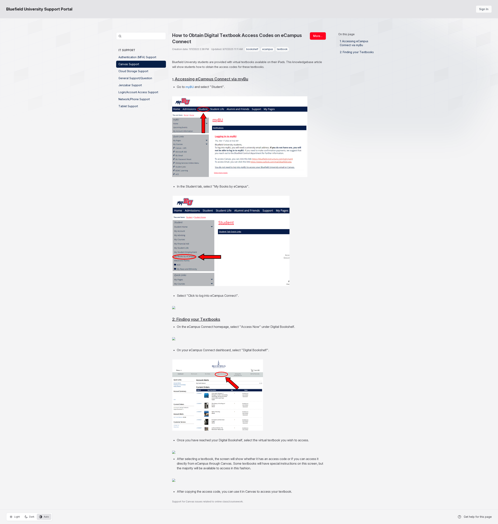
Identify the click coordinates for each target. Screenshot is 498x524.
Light (17, 516)
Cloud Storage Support (133, 71)
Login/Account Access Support (138, 92)
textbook (282, 49)
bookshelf (252, 49)
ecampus (267, 49)
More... (318, 36)
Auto (46, 516)
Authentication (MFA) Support (137, 57)
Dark (31, 516)
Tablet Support (128, 106)
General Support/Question (135, 78)
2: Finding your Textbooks (357, 52)
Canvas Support (128, 64)
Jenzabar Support (130, 85)
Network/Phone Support (134, 99)
